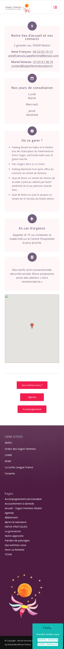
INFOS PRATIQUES (16, 526)
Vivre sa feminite (14, 549)
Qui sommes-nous (15, 545)
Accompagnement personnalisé (23, 499)
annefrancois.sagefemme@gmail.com (33, 55)
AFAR (8, 461)
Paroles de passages (17, 540)
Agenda (9, 512)
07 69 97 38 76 (43, 62)
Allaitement (11, 517)
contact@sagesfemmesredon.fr (32, 66)
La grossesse (13, 531)
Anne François (47, 644)
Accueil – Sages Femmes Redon (23, 508)
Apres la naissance (15, 522)
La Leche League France (19, 467)
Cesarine (10, 473)
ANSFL (8, 442)
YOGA (8, 554)
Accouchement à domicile (19, 503)
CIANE (8, 455)
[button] (32, 326)
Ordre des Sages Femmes (20, 448)
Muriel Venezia (48, 639)
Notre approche (14, 535)
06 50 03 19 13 (43, 52)
